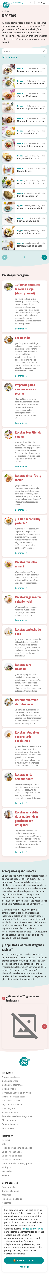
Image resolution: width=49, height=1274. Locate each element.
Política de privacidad (32, 1228)
